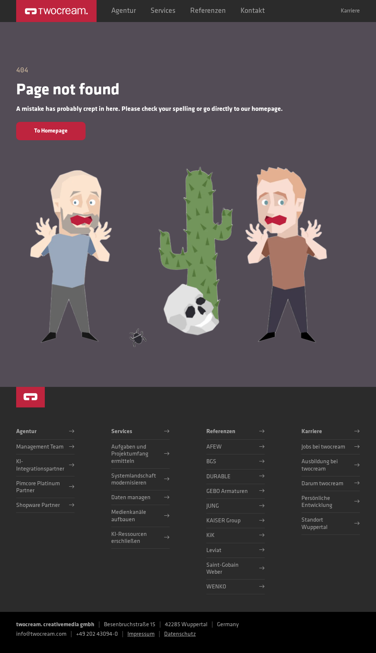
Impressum (141, 634)
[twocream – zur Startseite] (56, 11)
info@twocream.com (41, 634)
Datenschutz (180, 634)
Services (163, 10)
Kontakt (253, 10)
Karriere (350, 11)
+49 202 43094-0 (97, 634)
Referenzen (208, 10)
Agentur (123, 10)
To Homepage (51, 130)
